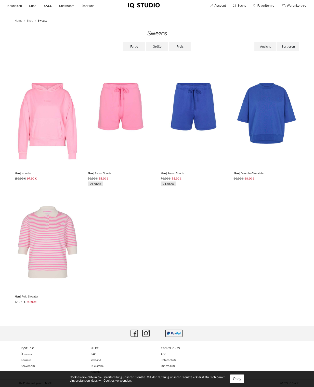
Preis (179, 46)
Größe (157, 46)
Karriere (26, 360)
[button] (239, 5)
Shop (30, 20)
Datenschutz (168, 360)
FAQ (93, 354)
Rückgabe (97, 366)
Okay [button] (237, 379)
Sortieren (288, 46)
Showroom (66, 6)
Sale (48, 6)
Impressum (168, 366)
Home (18, 20)
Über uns (88, 6)
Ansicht (265, 46)
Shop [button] (32, 6)
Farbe (134, 46)
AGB (164, 354)
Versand (96, 360)
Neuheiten (16, 6)
